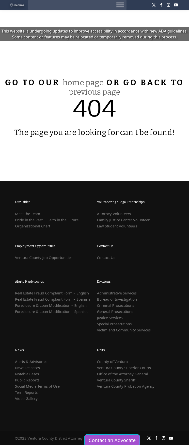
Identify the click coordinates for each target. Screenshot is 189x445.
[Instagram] (168, 5)
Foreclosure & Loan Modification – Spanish (51, 311)
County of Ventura (112, 361)
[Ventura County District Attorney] (17, 5)
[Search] (138, 5)
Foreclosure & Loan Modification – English (51, 305)
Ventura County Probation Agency (126, 386)
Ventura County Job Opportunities (43, 257)
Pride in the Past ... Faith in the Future (47, 219)
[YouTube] (176, 5)
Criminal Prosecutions (115, 305)
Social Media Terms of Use (37, 386)
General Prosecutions (115, 311)
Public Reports (27, 379)
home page (83, 82)
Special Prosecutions (114, 323)
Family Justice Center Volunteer (123, 219)
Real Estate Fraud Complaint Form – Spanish (52, 299)
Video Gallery (26, 398)
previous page (94, 92)
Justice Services (110, 317)
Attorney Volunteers (114, 213)
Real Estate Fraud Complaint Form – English (52, 293)
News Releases (27, 367)
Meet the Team (27, 213)
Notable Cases (27, 373)
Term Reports (26, 392)
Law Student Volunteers (117, 225)
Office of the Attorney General (122, 373)
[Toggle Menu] (120, 4)
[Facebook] (161, 5)
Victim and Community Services (124, 329)
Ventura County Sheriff (116, 379)
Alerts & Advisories (31, 361)
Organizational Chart (32, 225)
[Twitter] (154, 5)
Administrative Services (117, 293)
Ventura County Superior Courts (124, 367)
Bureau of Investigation (117, 299)
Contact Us (106, 257)
